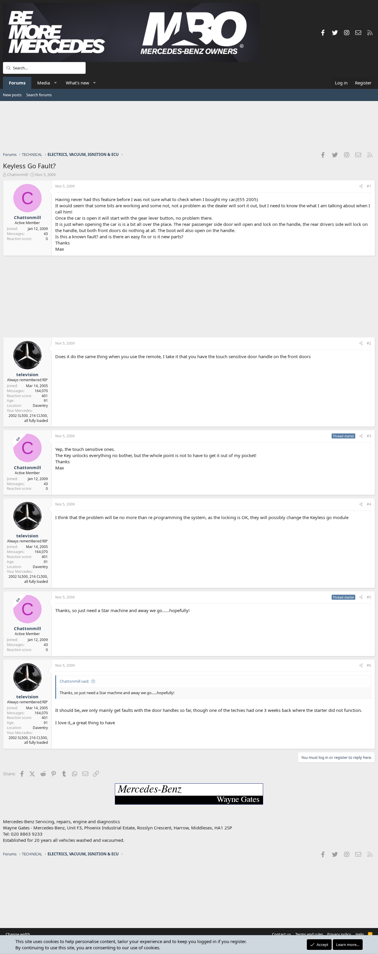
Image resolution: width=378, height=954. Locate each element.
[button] (55, 83)
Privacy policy (339, 934)
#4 (369, 504)
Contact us (281, 934)
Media (43, 83)
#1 (369, 186)
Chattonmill (17, 174)
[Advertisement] (189, 126)
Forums (17, 83)
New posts (12, 94)
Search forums (39, 94)
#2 (369, 343)
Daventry (40, 405)
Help (360, 934)
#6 (369, 665)
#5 (369, 597)
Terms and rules (309, 934)
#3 (369, 435)
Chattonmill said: (74, 681)
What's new (77, 83)
